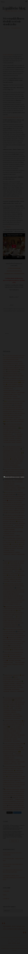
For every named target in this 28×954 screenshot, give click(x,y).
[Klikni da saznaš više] (14, 477)
